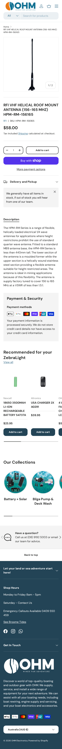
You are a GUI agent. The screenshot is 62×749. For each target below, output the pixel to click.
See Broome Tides (14, 622)
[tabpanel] (31, 256)
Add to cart (42, 150)
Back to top (31, 554)
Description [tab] (11, 219)
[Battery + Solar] (15, 482)
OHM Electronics (19, 740)
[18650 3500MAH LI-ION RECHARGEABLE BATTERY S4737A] (15, 382)
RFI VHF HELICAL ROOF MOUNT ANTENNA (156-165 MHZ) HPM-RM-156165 (30, 31)
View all (8, 362)
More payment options (31, 169)
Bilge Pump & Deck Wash (43, 501)
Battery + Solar (15, 499)
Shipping (23, 133)
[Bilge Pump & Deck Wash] (43, 482)
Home (6, 26)
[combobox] (31, 15)
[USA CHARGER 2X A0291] (43, 382)
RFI (5, 120)
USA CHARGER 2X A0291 (42, 405)
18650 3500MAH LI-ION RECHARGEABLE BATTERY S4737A (14, 409)
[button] (49, 6)
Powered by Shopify (38, 740)
